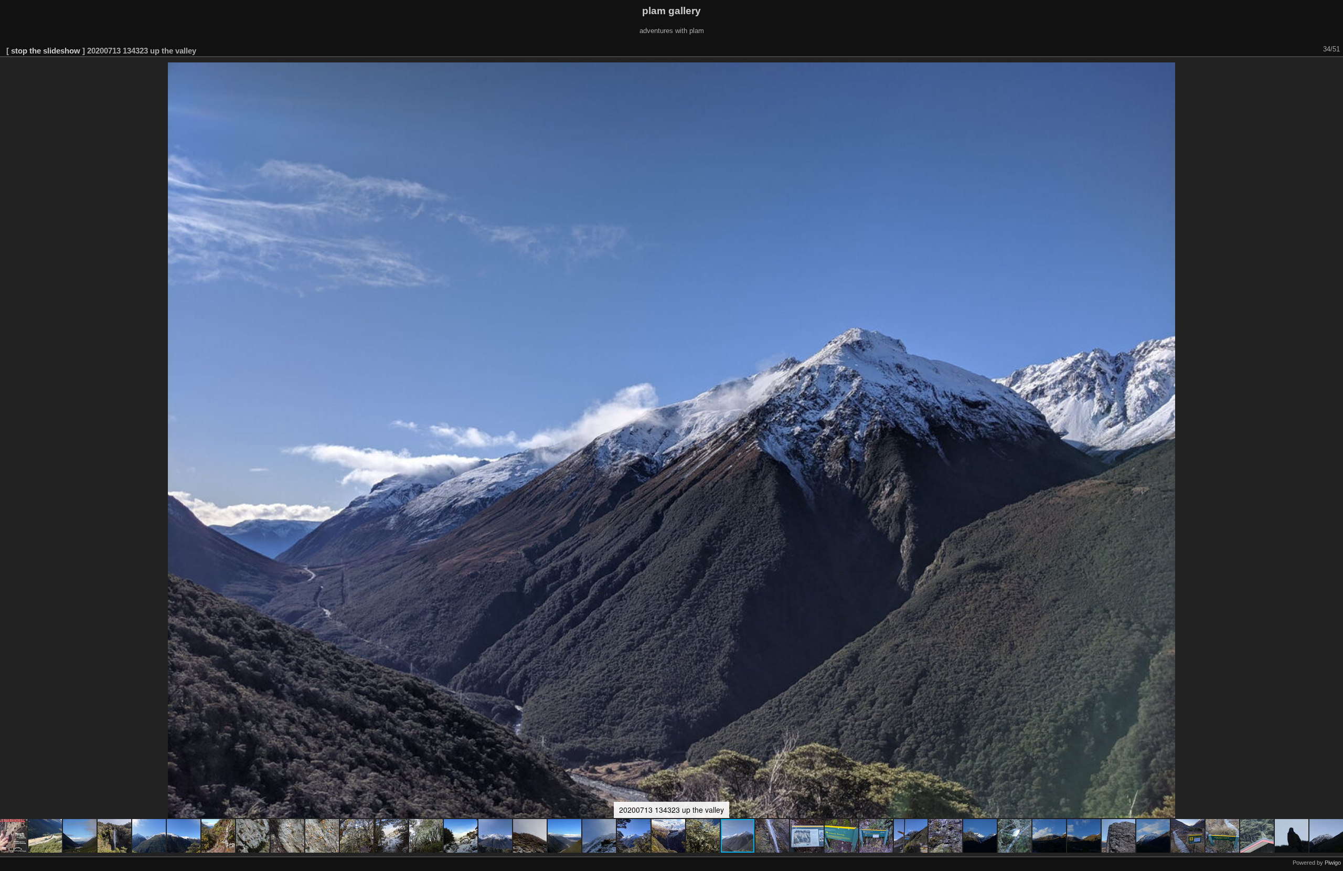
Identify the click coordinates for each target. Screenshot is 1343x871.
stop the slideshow (45, 50)
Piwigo (1333, 862)
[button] (45, 836)
